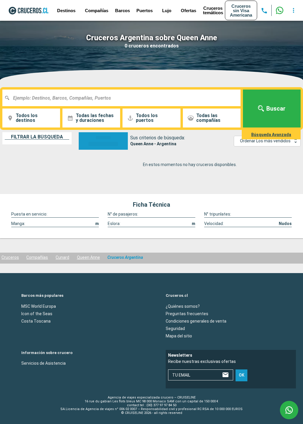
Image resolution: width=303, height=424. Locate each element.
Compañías (37, 257)
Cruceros (10, 257)
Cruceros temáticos (213, 10)
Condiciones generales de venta (196, 320)
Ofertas (188, 10)
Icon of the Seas (36, 313)
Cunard (62, 257)
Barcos (122, 10)
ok (241, 375)
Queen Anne (88, 257)
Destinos (66, 10)
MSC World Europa (38, 306)
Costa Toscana (36, 320)
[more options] (293, 10)
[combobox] (124, 97)
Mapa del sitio (179, 335)
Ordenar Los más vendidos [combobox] (265, 140)
